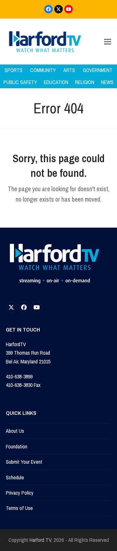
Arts (69, 70)
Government (97, 70)
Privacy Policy (19, 492)
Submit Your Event (24, 461)
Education (56, 82)
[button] (107, 42)
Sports (13, 70)
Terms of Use (19, 508)
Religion (84, 82)
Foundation (16, 446)
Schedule (15, 477)
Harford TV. (41, 540)
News (107, 82)
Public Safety (20, 82)
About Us (15, 430)
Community (43, 70)
